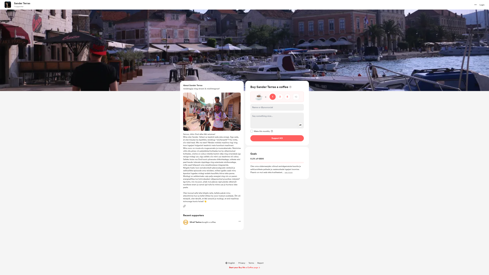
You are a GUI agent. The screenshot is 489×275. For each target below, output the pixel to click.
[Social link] (184, 206)
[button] (475, 5)
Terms (251, 263)
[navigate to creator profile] (8, 5)
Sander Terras (22, 3)
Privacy (241, 263)
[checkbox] (260, 131)
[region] (277, 113)
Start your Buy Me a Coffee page (243, 267)
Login (482, 5)
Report (260, 263)
